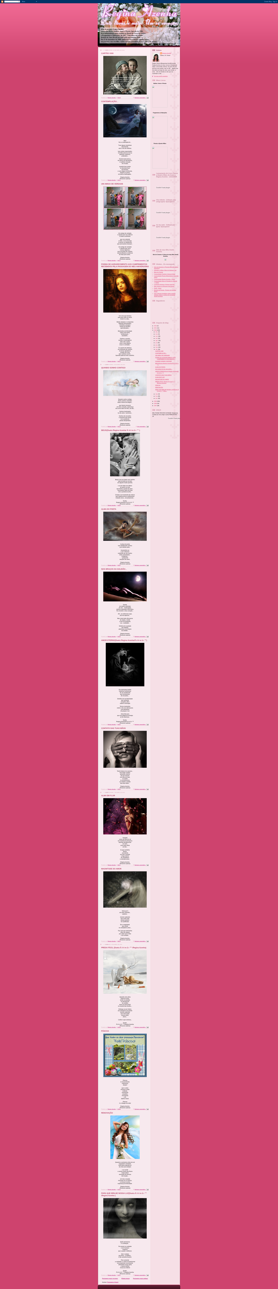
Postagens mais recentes (110, 1278)
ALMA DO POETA (108, 509)
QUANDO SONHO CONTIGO (113, 368)
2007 (155, 405)
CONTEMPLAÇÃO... (109, 101)
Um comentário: (141, 426)
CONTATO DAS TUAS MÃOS (113, 728)
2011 (155, 328)
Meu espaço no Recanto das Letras (164, 286)
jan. (157, 398)
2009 (155, 401)
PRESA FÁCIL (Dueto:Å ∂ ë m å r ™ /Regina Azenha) (123, 947)
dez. (157, 332)
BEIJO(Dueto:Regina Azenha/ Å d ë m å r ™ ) (120, 430)
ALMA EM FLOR (108, 795)
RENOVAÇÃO (107, 1113)
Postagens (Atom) (112, 1282)
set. (157, 338)
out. (157, 336)
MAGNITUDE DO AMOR (111, 869)
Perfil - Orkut (157, 288)
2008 (155, 403)
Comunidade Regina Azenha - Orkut (164, 279)
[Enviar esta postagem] (147, 97)
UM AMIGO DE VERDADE (112, 184)
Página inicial (125, 1278)
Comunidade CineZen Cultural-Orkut (164, 274)
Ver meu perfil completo (161, 76)
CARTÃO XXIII (107, 53)
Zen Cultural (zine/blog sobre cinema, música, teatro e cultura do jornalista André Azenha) (165, 295)
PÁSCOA (105, 1031)
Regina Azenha (166, 53)
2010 (155, 330)
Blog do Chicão (158, 272)
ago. (157, 340)
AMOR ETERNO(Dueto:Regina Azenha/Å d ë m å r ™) (124, 640)
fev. (157, 396)
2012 (155, 325)
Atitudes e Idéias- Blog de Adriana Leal (165, 270)
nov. (157, 334)
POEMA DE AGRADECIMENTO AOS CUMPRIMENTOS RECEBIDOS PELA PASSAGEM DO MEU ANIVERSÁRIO (125, 265)
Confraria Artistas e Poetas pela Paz (164, 284)
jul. (157, 342)
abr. (157, 349)
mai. (157, 347)
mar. (157, 394)
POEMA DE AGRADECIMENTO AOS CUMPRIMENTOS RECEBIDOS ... (165, 358)
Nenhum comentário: (140, 97)
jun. (157, 345)
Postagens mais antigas (140, 1278)
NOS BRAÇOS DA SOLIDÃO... (114, 569)
